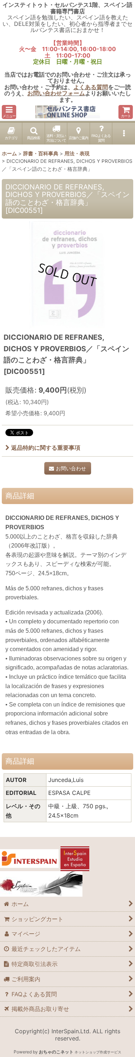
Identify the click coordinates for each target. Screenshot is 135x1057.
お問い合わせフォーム (56, 93)
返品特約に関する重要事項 (45, 447)
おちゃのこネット (56, 1051)
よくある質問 (90, 87)
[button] (9, 112)
